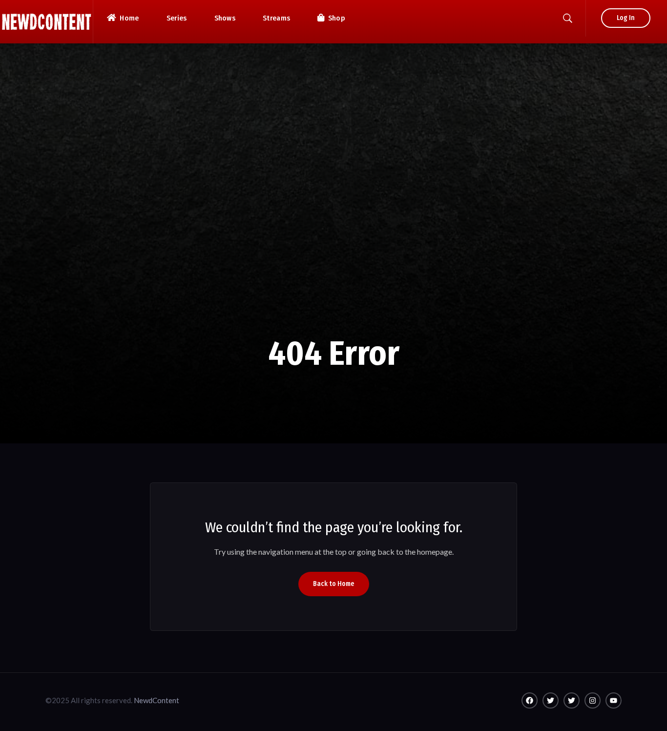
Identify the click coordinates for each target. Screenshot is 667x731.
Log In (626, 18)
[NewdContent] (46, 21)
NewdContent (156, 700)
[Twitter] (550, 700)
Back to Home (333, 584)
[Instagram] (592, 700)
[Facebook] (529, 700)
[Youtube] (613, 700)
